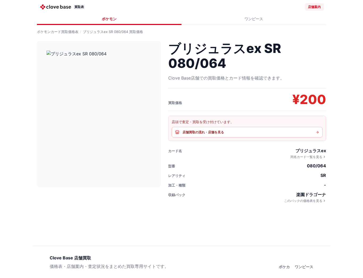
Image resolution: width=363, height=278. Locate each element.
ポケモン (109, 18)
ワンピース (253, 18)
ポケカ (284, 266)
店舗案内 (314, 7)
